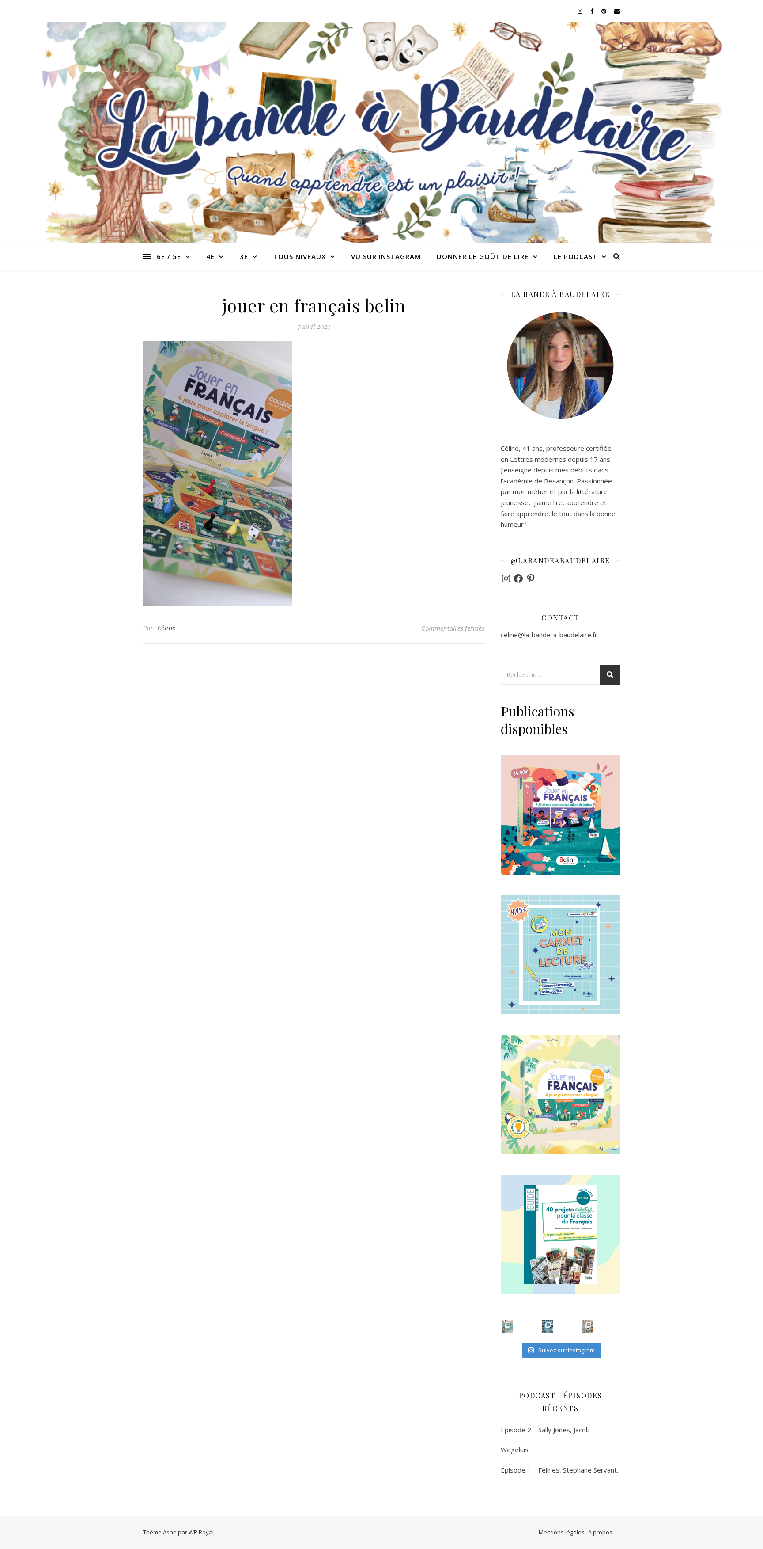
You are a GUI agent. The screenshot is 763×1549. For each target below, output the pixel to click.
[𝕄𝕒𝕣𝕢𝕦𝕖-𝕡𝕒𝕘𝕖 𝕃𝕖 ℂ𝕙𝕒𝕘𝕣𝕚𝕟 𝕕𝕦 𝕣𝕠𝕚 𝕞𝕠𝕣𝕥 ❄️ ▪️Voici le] (547, 1326)
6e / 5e (169, 256)
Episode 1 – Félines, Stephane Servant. (559, 1469)
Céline (167, 628)
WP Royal (201, 1532)
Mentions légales (562, 1532)
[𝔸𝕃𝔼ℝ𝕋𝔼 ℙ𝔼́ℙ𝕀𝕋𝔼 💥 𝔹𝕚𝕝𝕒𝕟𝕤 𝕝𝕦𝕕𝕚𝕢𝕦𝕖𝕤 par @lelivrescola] (587, 1326)
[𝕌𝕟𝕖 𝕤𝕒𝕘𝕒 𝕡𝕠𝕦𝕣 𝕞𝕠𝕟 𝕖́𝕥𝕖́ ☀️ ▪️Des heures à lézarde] (507, 1326)
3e (244, 256)
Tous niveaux (299, 256)
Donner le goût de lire (483, 256)
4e (210, 256)
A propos (600, 1532)
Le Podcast (575, 256)
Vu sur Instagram (386, 256)
